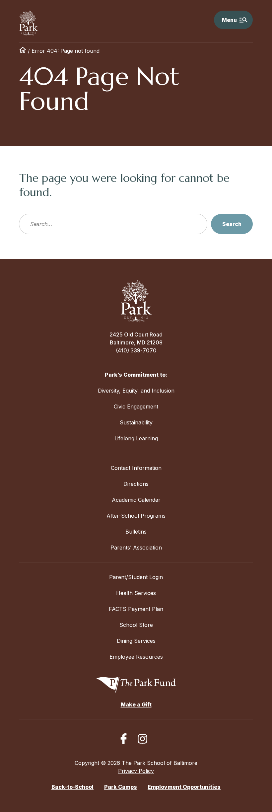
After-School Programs (136, 515)
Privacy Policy (136, 771)
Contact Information (136, 468)
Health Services (136, 593)
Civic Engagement (136, 406)
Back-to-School (72, 786)
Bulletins (136, 531)
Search (231, 224)
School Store (136, 625)
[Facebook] (123, 738)
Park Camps (120, 786)
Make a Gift (136, 704)
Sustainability (136, 422)
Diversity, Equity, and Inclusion (136, 390)
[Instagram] (142, 738)
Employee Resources (136, 656)
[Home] (22, 50)
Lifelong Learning (136, 438)
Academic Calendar (136, 499)
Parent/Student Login (136, 577)
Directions (136, 483)
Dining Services (136, 640)
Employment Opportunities (184, 786)
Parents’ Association (136, 547)
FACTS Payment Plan (136, 609)
